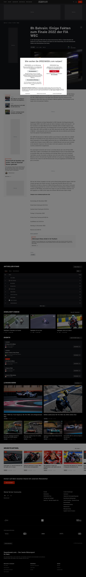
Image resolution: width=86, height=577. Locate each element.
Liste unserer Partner (55, 90)
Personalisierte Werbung (32, 79)
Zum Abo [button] (54, 71)
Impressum (27, 93)
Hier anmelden (54, 74)
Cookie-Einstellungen (57, 93)
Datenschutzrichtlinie (41, 93)
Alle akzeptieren (32, 71)
